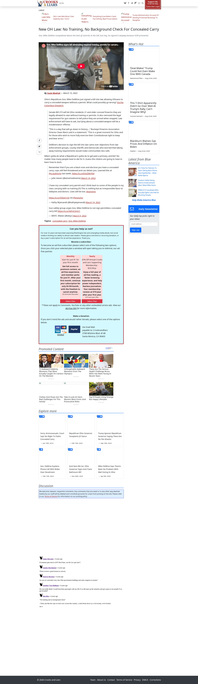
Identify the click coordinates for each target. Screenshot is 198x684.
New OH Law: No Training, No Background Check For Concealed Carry (99, 29)
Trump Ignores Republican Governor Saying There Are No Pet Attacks (110, 436)
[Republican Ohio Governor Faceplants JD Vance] (81, 422)
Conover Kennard (136, 116)
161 (41, 416)
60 (69, 416)
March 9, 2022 (79, 215)
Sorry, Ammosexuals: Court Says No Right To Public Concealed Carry (52, 436)
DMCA (145, 679)
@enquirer (78, 197)
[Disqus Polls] (81, 526)
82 (130, 122)
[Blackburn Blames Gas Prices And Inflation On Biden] (143, 129)
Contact (111, 679)
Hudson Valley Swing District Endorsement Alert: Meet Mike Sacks (147, 182)
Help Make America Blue (144, 200)
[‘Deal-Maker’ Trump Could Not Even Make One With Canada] (143, 56)
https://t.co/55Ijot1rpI (59, 197)
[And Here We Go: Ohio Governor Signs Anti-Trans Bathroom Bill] (81, 455)
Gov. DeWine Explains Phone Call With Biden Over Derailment (50, 469)
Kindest (60, 334)
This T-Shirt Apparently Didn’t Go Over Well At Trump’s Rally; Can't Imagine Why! (143, 107)
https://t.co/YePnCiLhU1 (69, 211)
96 (130, 84)
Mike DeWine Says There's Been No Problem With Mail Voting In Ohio (109, 469)
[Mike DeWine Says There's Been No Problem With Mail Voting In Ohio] (110, 455)
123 (99, 416)
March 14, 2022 (88, 178)
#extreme (91, 191)
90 (130, 49)
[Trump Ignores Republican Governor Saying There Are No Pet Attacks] (110, 422)
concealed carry (59, 221)
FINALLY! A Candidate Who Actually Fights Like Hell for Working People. (148, 192)
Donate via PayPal (74, 329)
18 (39, 152)
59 (69, 449)
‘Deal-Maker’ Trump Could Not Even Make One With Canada (142, 71)
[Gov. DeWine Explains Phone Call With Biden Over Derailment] (52, 455)
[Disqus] (81, 581)
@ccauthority (55, 173)
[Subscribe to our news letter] (139, 3)
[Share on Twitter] (39, 146)
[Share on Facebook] (39, 140)
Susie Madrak (53, 93)
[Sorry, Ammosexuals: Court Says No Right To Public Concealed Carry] (52, 422)
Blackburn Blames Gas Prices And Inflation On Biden (143, 144)
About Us (101, 679)
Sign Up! (136, 230)
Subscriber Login (153, 7)
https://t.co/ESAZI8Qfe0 (83, 173)
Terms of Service (51, 496)
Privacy (137, 679)
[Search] (142, 3)
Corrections (155, 679)
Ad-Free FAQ (71, 308)
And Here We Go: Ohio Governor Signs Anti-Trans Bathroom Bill (80, 469)
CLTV (61, 3)
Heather (133, 151)
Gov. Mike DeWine (77, 221)
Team (92, 679)
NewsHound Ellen (136, 78)
